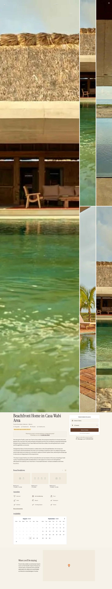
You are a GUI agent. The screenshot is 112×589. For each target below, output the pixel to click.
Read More (16, 463)
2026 (29, 518)
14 (42, 531)
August (25, 518)
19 (60, 531)
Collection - (22, 424)
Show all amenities (18, 508)
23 (49, 534)
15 (46, 531)
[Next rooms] (65, 470)
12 (60, 527)
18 (56, 531)
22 (46, 534)
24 (53, 534)
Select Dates (84, 430)
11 (56, 527)
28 (30, 538)
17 (53, 531)
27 (63, 534)
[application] (40, 530)
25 (56, 534)
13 (63, 527)
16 (49, 531)
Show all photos (106, 409)
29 (33, 538)
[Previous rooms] (62, 470)
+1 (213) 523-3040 (45, 435)
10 (53, 527)
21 (42, 534)
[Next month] (64, 519)
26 (60, 534)
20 (63, 531)
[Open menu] (108, 3)
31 (16, 541)
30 (37, 538)
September (51, 518)
